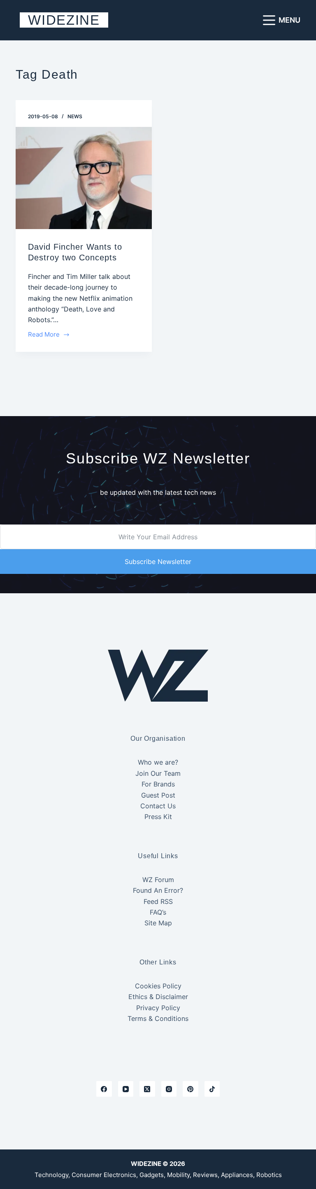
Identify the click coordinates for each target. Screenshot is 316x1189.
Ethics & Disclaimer (158, 996)
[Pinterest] (190, 1089)
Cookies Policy (158, 986)
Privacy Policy (158, 1008)
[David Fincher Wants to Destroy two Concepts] (84, 178)
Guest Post (158, 795)
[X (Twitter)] (147, 1089)
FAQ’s (158, 912)
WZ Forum (158, 879)
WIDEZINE (64, 20)
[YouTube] (126, 1089)
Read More (44, 335)
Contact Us (158, 806)
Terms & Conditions (158, 1018)
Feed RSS (158, 901)
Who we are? (158, 762)
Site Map (158, 923)
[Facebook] (104, 1089)
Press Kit (158, 816)
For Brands (158, 784)
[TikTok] (212, 1089)
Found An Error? (158, 890)
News (74, 116)
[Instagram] (169, 1089)
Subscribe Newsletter (158, 561)
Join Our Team (158, 773)
